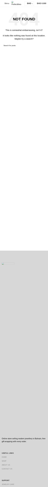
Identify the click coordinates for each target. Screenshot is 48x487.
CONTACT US (7, 469)
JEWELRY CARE (8, 484)
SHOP (4, 461)
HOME (4, 457)
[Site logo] (17, 3)
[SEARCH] (43, 45)
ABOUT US (6, 465)
